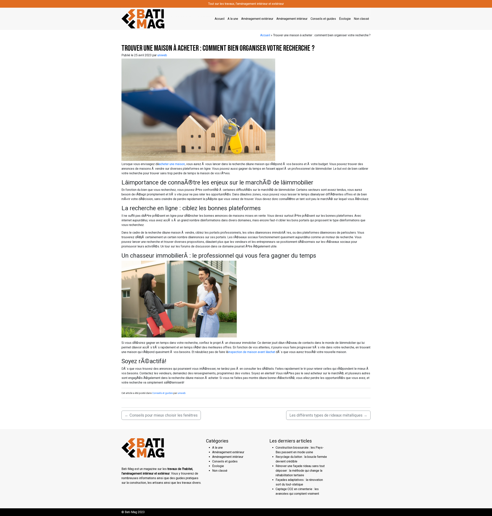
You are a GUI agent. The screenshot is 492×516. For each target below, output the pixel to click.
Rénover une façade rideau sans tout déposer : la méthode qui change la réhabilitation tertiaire (300, 470)
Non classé (361, 19)
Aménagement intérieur (292, 19)
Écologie (345, 19)
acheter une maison (172, 164)
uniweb (162, 55)
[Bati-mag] (142, 18)
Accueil (219, 19)
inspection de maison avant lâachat (251, 352)
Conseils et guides (323, 19)
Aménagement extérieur (257, 19)
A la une (233, 19)
